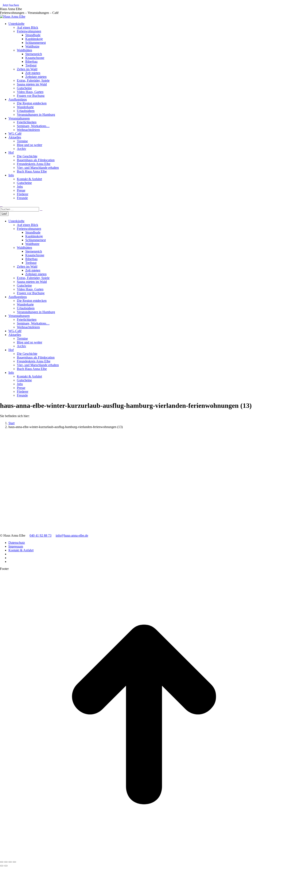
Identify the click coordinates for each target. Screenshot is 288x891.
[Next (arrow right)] (6, 865)
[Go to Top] (144, 857)
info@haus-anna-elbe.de (72, 535)
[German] (282, 6)
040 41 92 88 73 (40, 535)
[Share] (6, 862)
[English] (286, 6)
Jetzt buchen (11, 5)
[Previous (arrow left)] (1, 865)
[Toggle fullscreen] (10, 862)
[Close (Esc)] (1, 862)
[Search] (41, 209)
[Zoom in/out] (14, 862)
